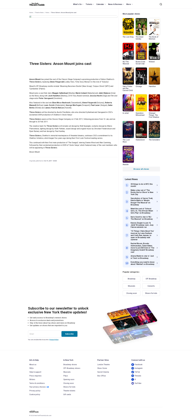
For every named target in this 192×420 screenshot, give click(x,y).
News (47, 12)
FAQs (31, 368)
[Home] (37, 4)
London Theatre (103, 364)
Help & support (35, 372)
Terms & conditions (37, 383)
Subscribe (69, 334)
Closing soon (131, 293)
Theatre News (39, 12)
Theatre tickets (69, 391)
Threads (138, 376)
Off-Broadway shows (71, 368)
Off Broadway (151, 279)
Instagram (139, 368)
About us (32, 364)
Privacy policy (34, 391)
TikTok (137, 372)
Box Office (101, 376)
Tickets (89, 4)
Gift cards (67, 394)
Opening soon (68, 379)
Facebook (138, 364)
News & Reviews (115, 4)
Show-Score (102, 368)
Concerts (151, 286)
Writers (32, 379)
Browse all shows (141, 169)
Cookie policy (34, 394)
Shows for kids (151, 293)
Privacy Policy (53, 339)
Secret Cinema (103, 372)
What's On (77, 4)
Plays (65, 376)
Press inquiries (35, 376)
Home (31, 12)
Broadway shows (70, 364)
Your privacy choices (37, 387)
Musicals (131, 286)
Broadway (131, 279)
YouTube (138, 383)
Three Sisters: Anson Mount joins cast (63, 12)
